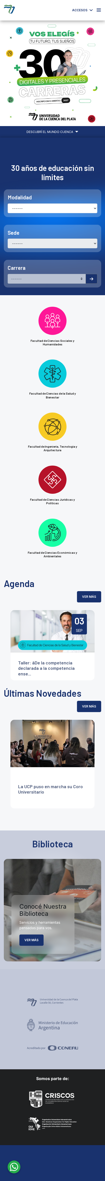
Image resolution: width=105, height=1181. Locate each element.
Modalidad (20, 197)
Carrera (16, 267)
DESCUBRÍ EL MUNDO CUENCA (50, 132)
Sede (13, 232)
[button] (8, 73)
